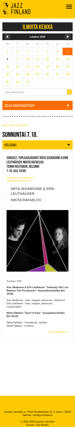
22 (7, 74)
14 (67, 59)
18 (37, 66)
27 (57, 74)
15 (7, 66)
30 (17, 82)
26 (47, 74)
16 (17, 66)
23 (17, 74)
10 (27, 59)
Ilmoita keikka (38, 26)
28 (67, 74)
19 (47, 66)
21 (67, 66)
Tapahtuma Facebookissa (20, 177)
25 (37, 74)
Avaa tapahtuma (57, 332)
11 (37, 59)
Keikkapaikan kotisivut (18, 180)
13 (57, 59)
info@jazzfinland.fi (43, 415)
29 (7, 82)
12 (47, 59)
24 (27, 74)
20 (57, 66)
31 (27, 82)
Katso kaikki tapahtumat (15, 125)
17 (27, 66)
